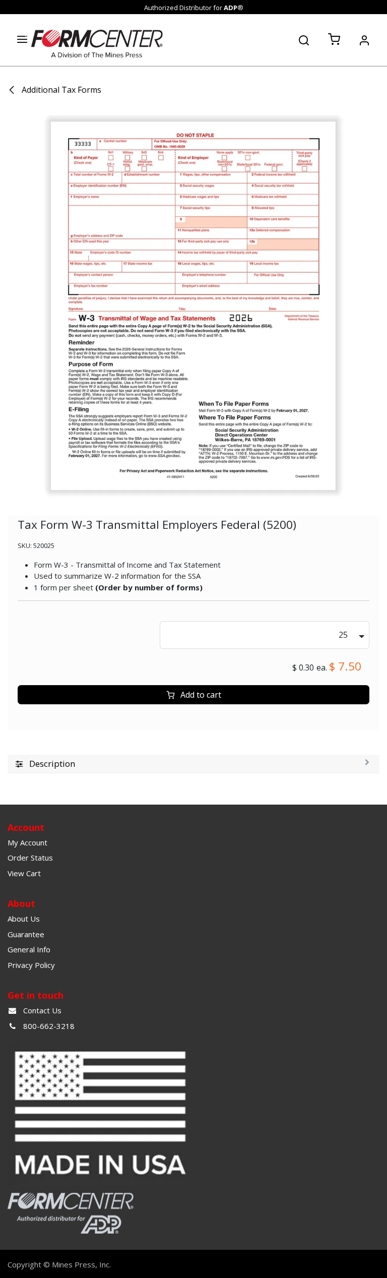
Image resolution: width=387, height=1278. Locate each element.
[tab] (193, 764)
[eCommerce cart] (334, 39)
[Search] (304, 39)
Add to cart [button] (199, 694)
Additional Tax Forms (60, 89)
